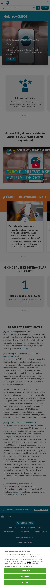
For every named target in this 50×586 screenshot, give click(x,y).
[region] (25, 566)
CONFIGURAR (25, 570)
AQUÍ (29, 564)
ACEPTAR (25, 582)
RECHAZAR (25, 576)
